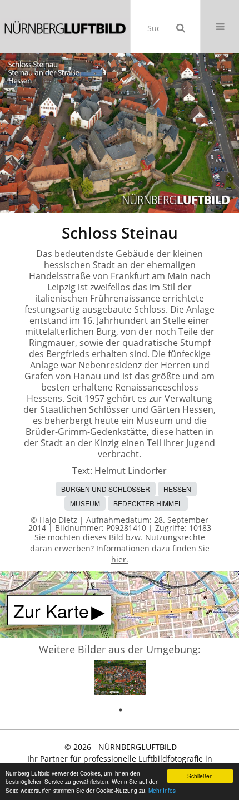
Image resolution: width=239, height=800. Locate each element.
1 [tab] (120, 709)
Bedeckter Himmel (147, 503)
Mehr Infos (162, 790)
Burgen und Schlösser (105, 488)
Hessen (177, 488)
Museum (85, 503)
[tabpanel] (120, 679)
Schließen (200, 776)
